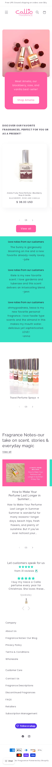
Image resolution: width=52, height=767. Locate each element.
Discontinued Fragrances (20, 692)
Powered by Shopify (39, 760)
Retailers (11, 706)
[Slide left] (19, 220)
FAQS (9, 699)
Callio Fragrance (20, 760)
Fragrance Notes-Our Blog (21, 638)
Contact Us (12, 678)
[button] (6, 12)
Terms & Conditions (17, 652)
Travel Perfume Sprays (23, 397)
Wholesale (12, 659)
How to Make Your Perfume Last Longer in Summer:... (25, 495)
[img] (26, 567)
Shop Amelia (26, 100)
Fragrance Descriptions (19, 685)
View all (26, 228)
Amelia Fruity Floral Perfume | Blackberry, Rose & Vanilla (24, 194)
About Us (11, 631)
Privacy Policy (14, 645)
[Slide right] (33, 220)
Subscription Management (21, 713)
